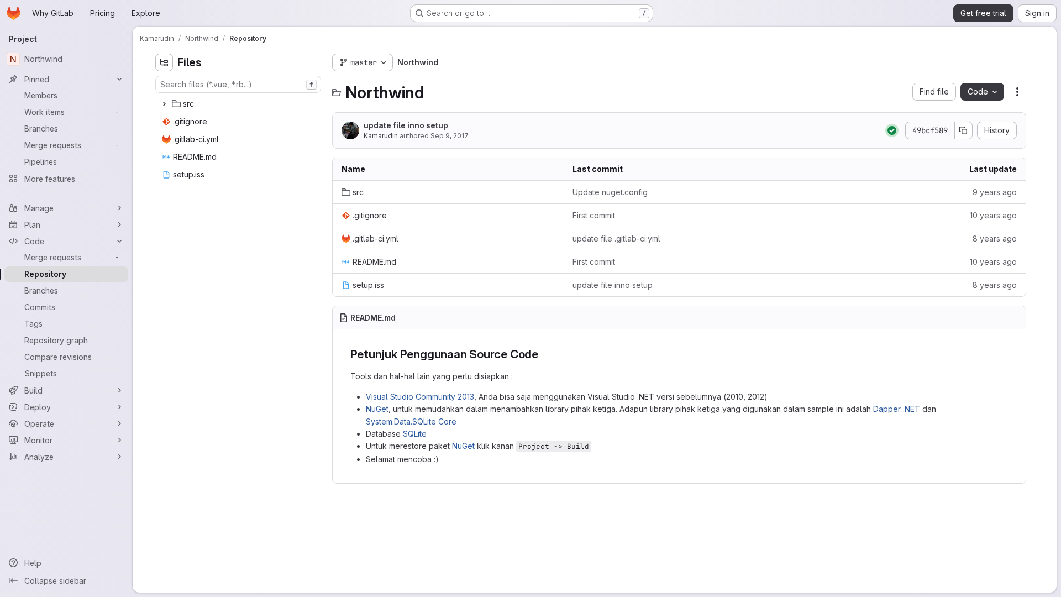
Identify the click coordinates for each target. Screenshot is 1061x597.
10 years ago (993, 215)
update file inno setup (406, 125)
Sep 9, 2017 (449, 136)
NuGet (377, 408)
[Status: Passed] (892, 130)
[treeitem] (239, 104)
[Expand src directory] (164, 104)
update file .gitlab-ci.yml (616, 238)
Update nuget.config (610, 192)
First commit (593, 215)
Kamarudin (381, 136)
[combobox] (238, 84)
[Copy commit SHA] (964, 130)
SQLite (415, 433)
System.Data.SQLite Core (411, 421)
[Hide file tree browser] (164, 62)
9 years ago (995, 192)
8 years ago (995, 238)
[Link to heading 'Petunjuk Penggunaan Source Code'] (544, 354)
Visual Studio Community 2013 (420, 396)
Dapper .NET (896, 408)
